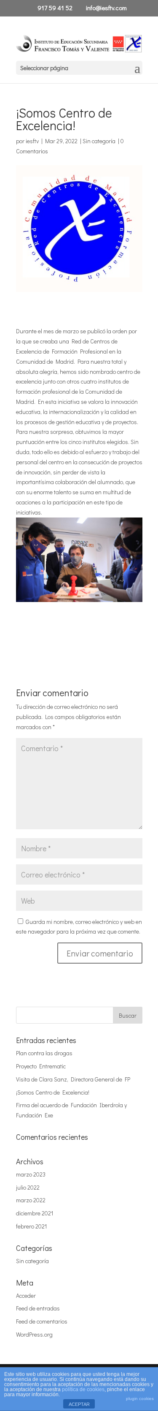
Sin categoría (99, 141)
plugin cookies (140, 1398)
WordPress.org (34, 1334)
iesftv (32, 141)
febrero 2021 (31, 1226)
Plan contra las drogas (44, 1053)
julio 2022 (28, 1187)
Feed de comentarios (41, 1321)
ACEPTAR (79, 1404)
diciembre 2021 (34, 1213)
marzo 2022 (31, 1200)
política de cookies (83, 1389)
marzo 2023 (31, 1174)
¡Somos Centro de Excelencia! (52, 1092)
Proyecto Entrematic (41, 1066)
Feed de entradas (38, 1308)
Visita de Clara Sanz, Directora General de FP (73, 1079)
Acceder (26, 1295)
